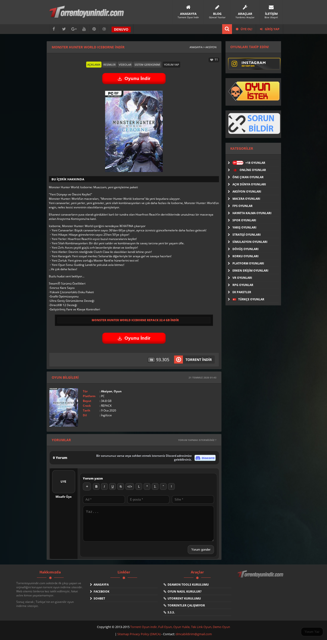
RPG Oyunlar (242, 285)
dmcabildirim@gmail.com (194, 634)
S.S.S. (170, 612)
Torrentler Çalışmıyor (185, 605)
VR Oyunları (242, 278)
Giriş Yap (271, 29)
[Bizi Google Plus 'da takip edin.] (74, 29)
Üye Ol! (246, 29)
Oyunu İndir (137, 78)
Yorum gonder (200, 549)
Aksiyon (106, 391)
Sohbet (98, 598)
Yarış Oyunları (244, 227)
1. (155, 486)
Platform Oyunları (248, 263)
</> (129, 486)
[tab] (93, 65)
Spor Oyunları (244, 220)
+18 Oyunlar (249, 163)
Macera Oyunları (246, 199)
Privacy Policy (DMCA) (145, 634)
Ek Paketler (241, 292)
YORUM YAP (171, 64)
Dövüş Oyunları (245, 249)
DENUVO (121, 29)
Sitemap (123, 634)
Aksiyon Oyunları (246, 191)
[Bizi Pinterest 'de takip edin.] (94, 29)
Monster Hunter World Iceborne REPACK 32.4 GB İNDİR (135, 320)
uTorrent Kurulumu (183, 598)
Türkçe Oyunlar (250, 299)
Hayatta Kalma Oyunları (251, 213)
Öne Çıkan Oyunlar (248, 177)
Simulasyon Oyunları (249, 242)
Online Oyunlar (252, 170)
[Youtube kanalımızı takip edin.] (84, 29)
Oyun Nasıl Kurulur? (184, 591)
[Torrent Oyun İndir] (261, 577)
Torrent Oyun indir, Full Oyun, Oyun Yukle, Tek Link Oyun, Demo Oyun (180, 627)
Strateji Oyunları (246, 235)
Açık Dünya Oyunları (249, 184)
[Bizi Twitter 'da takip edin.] (64, 29)
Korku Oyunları (245, 256)
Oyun (118, 391)
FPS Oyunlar (242, 206)
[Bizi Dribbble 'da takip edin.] (104, 29)
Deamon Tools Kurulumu (187, 585)
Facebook (100, 591)
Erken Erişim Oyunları (250, 271)
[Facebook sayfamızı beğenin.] (54, 29)
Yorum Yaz (312, 632)
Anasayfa (100, 585)
